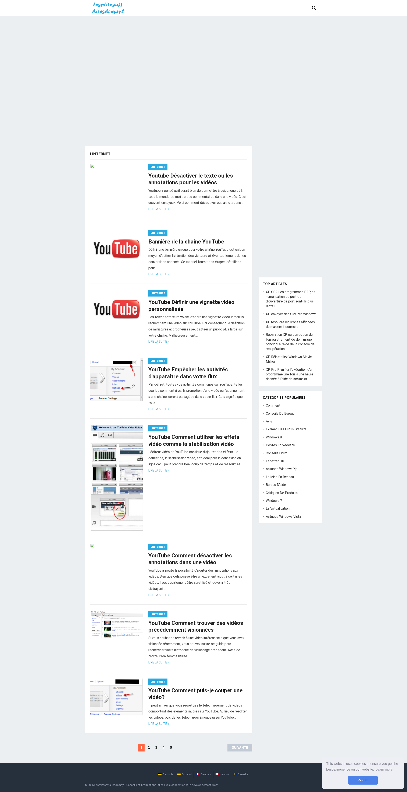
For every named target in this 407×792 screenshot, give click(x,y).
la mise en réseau (280, 477)
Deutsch (168, 774)
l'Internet (158, 166)
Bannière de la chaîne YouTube (186, 241)
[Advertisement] (203, 47)
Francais (206, 774)
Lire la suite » (158, 209)
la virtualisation (278, 509)
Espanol (187, 774)
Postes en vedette (280, 445)
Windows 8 (274, 437)
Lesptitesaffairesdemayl (109, 784)
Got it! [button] (363, 780)
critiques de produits (282, 493)
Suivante (240, 748)
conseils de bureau (280, 413)
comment (273, 405)
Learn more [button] (384, 769)
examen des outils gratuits (286, 429)
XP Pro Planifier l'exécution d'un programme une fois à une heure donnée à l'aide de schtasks (289, 374)
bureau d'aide (276, 485)
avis (269, 421)
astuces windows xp (281, 469)
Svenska (243, 774)
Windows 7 (274, 501)
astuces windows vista (283, 517)
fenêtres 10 (275, 461)
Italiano (224, 774)
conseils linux (276, 453)
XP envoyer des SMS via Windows (291, 314)
